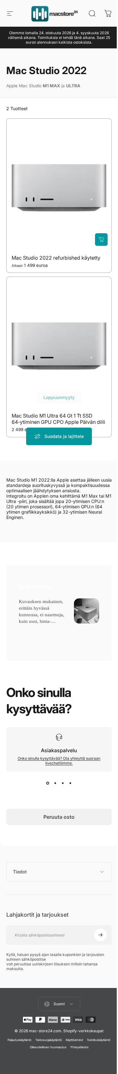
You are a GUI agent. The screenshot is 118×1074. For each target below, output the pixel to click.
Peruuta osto (59, 817)
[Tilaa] (95, 935)
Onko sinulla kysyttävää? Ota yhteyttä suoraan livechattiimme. (59, 760)
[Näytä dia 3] (63, 783)
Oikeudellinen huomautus (59, 1047)
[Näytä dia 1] (48, 783)
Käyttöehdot (85, 1040)
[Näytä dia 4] (70, 783)
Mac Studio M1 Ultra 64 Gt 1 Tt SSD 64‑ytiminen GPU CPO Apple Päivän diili (58, 419)
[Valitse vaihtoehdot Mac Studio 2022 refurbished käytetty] (101, 239)
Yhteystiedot (90, 1047)
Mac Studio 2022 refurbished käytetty (56, 258)
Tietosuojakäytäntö (60, 1040)
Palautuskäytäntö (31, 1040)
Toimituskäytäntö (25, 1047)
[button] (29, 629)
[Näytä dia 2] (55, 783)
